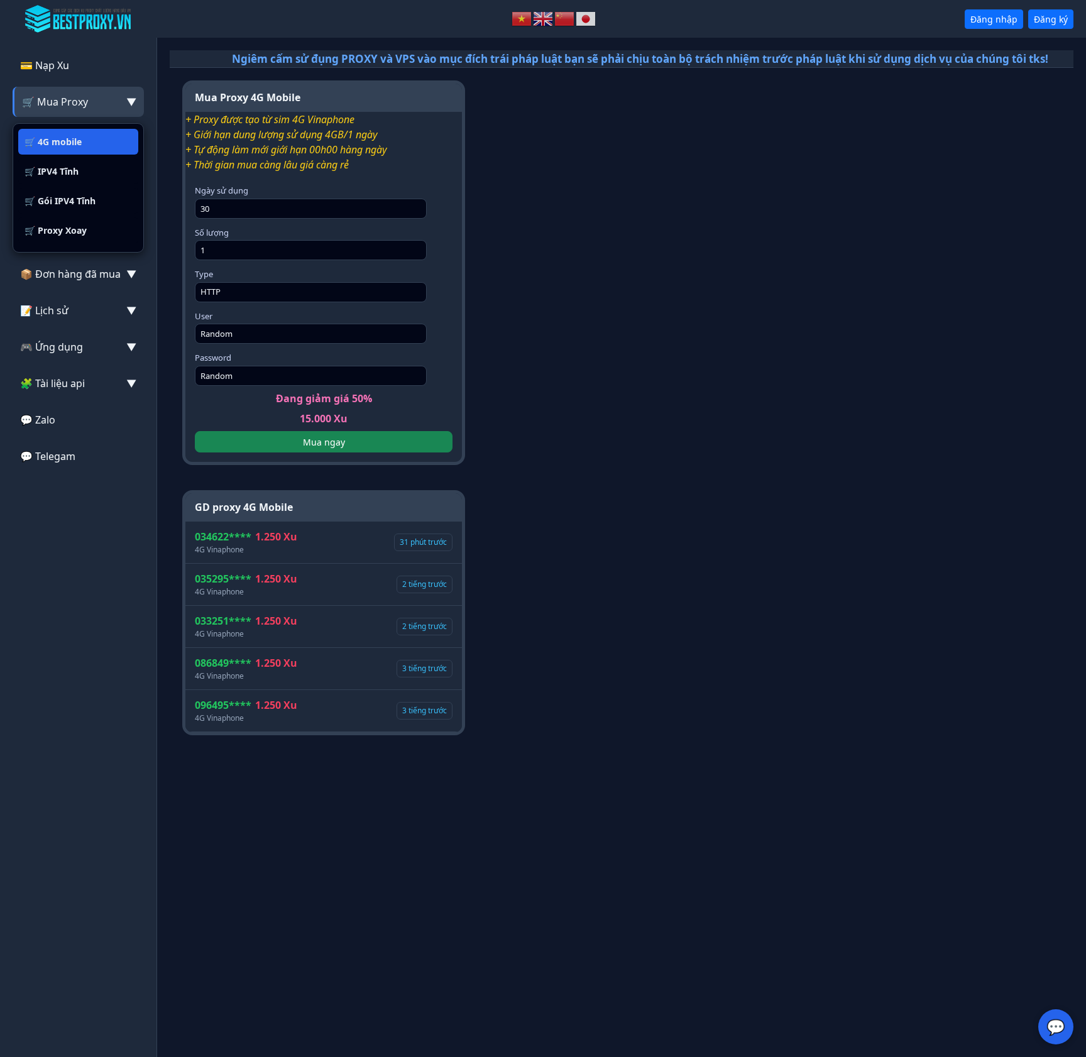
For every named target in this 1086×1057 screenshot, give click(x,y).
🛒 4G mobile (53, 142)
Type (204, 274)
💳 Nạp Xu (44, 65)
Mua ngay (324, 442)
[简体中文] (565, 18)
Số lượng (212, 232)
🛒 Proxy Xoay (56, 230)
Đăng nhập (993, 19)
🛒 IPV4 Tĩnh (52, 171)
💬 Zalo (37, 420)
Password (213, 357)
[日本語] (586, 18)
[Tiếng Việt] (522, 18)
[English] (543, 18)
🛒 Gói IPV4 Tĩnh (60, 201)
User (203, 316)
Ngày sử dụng (221, 190)
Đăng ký (1051, 19)
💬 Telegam (47, 456)
